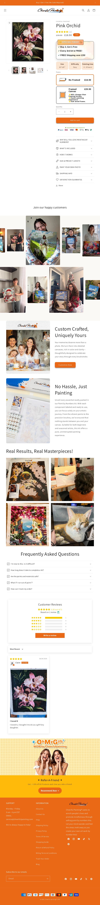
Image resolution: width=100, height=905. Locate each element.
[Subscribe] (47, 879)
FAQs (38, 820)
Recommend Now (49, 790)
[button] (5, 10)
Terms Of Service (42, 836)
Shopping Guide (42, 842)
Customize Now (65, 365)
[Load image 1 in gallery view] (15, 70)
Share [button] (61, 185)
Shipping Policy (42, 825)
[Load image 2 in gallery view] (23, 70)
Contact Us (40, 814)
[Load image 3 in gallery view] (32, 70)
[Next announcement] (95, 2)
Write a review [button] (50, 635)
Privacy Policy (41, 831)
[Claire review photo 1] (28, 693)
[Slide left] (8, 70)
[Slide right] (47, 70)
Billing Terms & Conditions (46, 853)
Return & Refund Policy (45, 847)
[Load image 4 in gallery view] (40, 70)
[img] (16, 659)
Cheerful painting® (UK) (52, 899)
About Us (39, 809)
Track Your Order (42, 859)
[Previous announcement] (4, 2)
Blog (38, 864)
